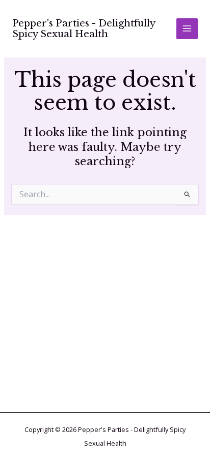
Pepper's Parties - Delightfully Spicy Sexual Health (83, 28)
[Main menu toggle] (187, 29)
